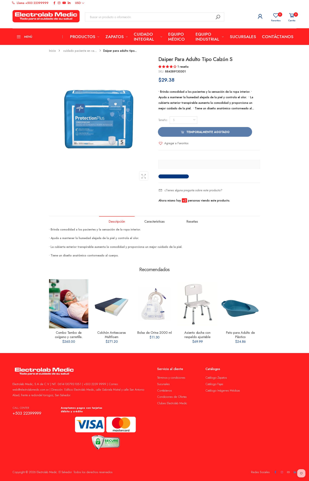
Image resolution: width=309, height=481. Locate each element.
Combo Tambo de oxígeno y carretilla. (68, 334)
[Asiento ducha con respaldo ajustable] (197, 303)
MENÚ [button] (28, 37)
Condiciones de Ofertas (172, 397)
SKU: (161, 71)
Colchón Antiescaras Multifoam (111, 334)
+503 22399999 (27, 413)
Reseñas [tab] (192, 221)
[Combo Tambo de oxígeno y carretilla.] (68, 303)
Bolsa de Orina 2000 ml (154, 332)
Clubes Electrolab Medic (172, 403)
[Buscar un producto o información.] (218, 17)
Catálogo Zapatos (216, 377)
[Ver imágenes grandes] (143, 176)
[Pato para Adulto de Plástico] (240, 303)
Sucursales (163, 384)
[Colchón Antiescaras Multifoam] (111, 303)
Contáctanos (164, 390)
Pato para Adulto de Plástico (240, 334)
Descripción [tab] (117, 221)
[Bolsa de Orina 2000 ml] (154, 303)
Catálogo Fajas (214, 384)
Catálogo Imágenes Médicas (222, 390)
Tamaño (163, 120)
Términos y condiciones (171, 377)
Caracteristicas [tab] (154, 221)
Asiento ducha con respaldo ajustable (197, 334)
